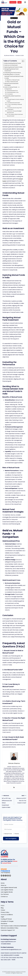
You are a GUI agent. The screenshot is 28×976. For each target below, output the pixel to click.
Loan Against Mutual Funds (9, 887)
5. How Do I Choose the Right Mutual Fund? (14, 111)
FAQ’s (2, 905)
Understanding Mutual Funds (12, 63)
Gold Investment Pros (12, 90)
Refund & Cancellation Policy (9, 928)
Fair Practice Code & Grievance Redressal (13, 926)
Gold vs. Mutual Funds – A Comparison (12, 88)
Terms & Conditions (7, 914)
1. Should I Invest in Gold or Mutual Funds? (15, 100)
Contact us (4, 896)
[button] (25, 2)
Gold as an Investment (11, 65)
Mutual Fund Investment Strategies (11, 84)
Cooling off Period (6, 919)
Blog (2, 908)
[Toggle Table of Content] (22, 61)
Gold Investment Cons (12, 92)
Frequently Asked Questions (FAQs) (13, 96)
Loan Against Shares (7, 890)
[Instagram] (4, 875)
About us (3, 885)
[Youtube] (10, 875)
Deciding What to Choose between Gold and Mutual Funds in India (14, 76)
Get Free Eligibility (10, 838)
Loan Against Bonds (7, 892)
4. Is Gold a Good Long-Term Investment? (14, 108)
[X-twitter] (6, 875)
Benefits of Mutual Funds (13, 80)
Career (3, 910)
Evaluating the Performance (13, 72)
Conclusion (10, 94)
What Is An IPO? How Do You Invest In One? (21, 799)
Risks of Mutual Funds (12, 81)
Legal (2, 917)
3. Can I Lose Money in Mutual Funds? (14, 105)
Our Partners (5, 894)
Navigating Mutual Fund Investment (11, 70)
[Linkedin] (14, 787)
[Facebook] (1, 875)
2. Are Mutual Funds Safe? (13, 102)
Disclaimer (4, 923)
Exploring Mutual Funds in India (13, 67)
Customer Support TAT (8, 930)
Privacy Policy (5, 912)
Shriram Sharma (10, 55)
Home (2, 883)
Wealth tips (14, 18)
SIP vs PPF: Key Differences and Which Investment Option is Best (7, 801)
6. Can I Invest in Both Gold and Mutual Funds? (15, 115)
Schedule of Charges (7, 921)
